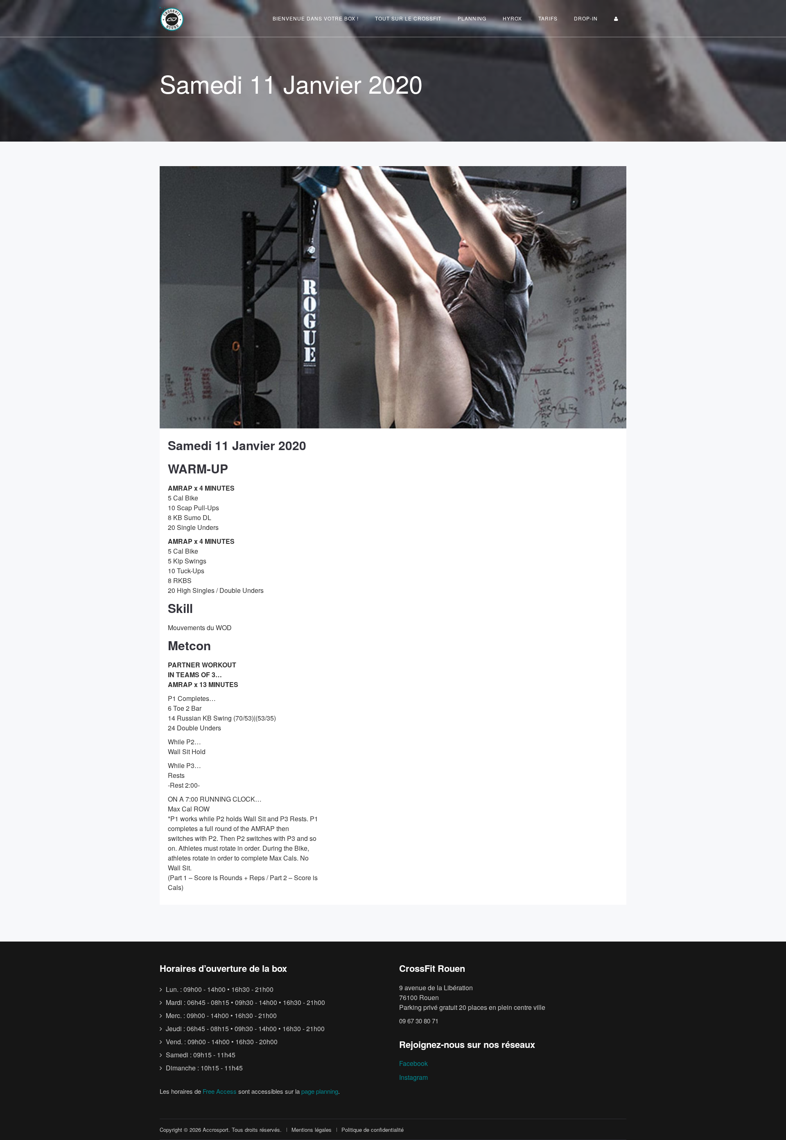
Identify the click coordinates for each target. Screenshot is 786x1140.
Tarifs (548, 18)
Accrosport (215, 1129)
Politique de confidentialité (372, 1129)
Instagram (413, 1077)
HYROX (512, 18)
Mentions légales (311, 1129)
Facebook (413, 1063)
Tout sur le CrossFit (408, 18)
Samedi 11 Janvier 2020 (237, 445)
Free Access (220, 1091)
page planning (319, 1091)
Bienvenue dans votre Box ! (316, 18)
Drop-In (586, 18)
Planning (472, 18)
